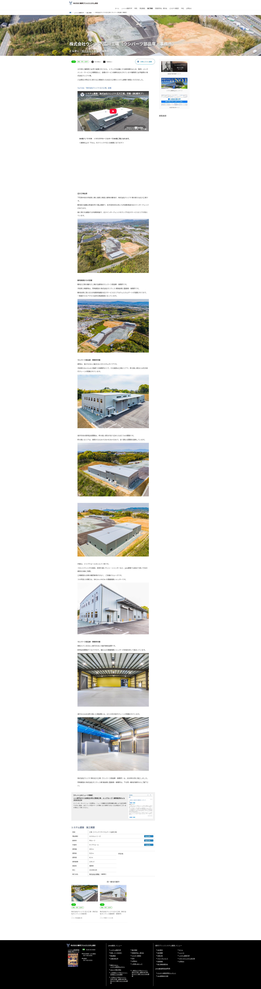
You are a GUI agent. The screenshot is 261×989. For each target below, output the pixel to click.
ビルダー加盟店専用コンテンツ (166, 973)
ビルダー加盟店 (174, 8)
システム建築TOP (115, 950)
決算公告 (160, 956)
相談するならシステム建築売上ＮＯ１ (117, 966)
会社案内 (160, 950)
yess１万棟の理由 (115, 970)
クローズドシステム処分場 (187, 958)
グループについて (162, 958)
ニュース (181, 953)
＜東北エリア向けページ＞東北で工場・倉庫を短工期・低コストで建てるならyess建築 (140, 973)
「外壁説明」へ (148, 845)
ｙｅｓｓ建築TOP (126, 8)
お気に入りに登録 (146, 62)
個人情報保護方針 (162, 964)
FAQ (182, 8)
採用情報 (160, 961)
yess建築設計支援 (162, 976)
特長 (135, 8)
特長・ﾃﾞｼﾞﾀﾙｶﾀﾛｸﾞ (116, 953)
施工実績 (150, 8)
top (70, 12)
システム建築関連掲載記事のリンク (73, 951)
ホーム (117, 8)
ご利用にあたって (137, 964)
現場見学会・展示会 (161, 8)
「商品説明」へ (148, 836)
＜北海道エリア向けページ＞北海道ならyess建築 (119, 973)
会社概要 (160, 953)
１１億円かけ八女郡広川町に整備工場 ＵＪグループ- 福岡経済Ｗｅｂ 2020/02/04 (99, 799)
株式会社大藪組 (90, 51)
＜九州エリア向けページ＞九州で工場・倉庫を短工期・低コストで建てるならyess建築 (119, 980)
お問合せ (188, 8)
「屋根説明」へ (148, 840)
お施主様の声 (114, 958)
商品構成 (142, 8)
